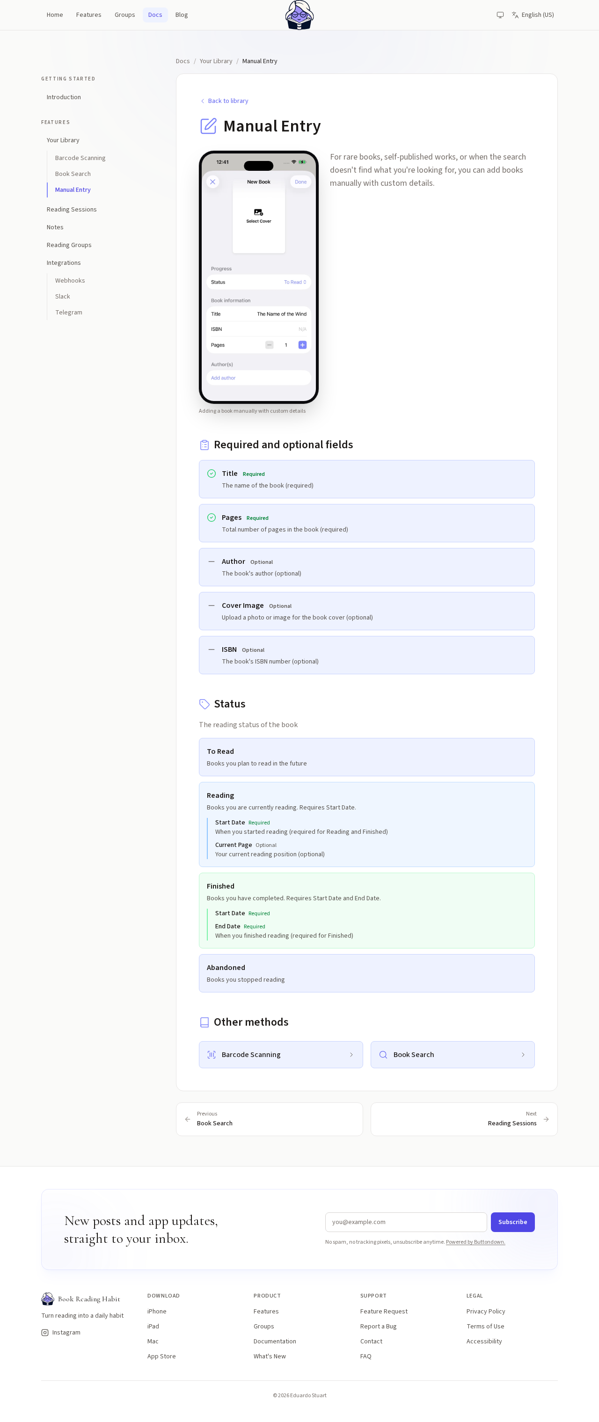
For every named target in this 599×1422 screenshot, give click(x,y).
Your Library (63, 140)
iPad (153, 1326)
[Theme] (500, 15)
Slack (62, 296)
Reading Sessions (72, 209)
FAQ (366, 1356)
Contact (371, 1341)
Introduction (64, 97)
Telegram (68, 312)
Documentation (275, 1341)
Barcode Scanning (80, 158)
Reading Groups (69, 245)
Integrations (64, 263)
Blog (181, 15)
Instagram (62, 1332)
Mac (153, 1341)
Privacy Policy (486, 1311)
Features (89, 15)
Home (55, 15)
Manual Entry (73, 190)
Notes (55, 227)
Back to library (228, 101)
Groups (125, 15)
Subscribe (512, 1222)
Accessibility (484, 1341)
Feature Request (384, 1311)
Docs (155, 15)
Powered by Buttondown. (475, 1242)
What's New (270, 1356)
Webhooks (70, 280)
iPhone (157, 1311)
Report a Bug (378, 1326)
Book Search (73, 174)
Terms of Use (485, 1326)
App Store (161, 1356)
